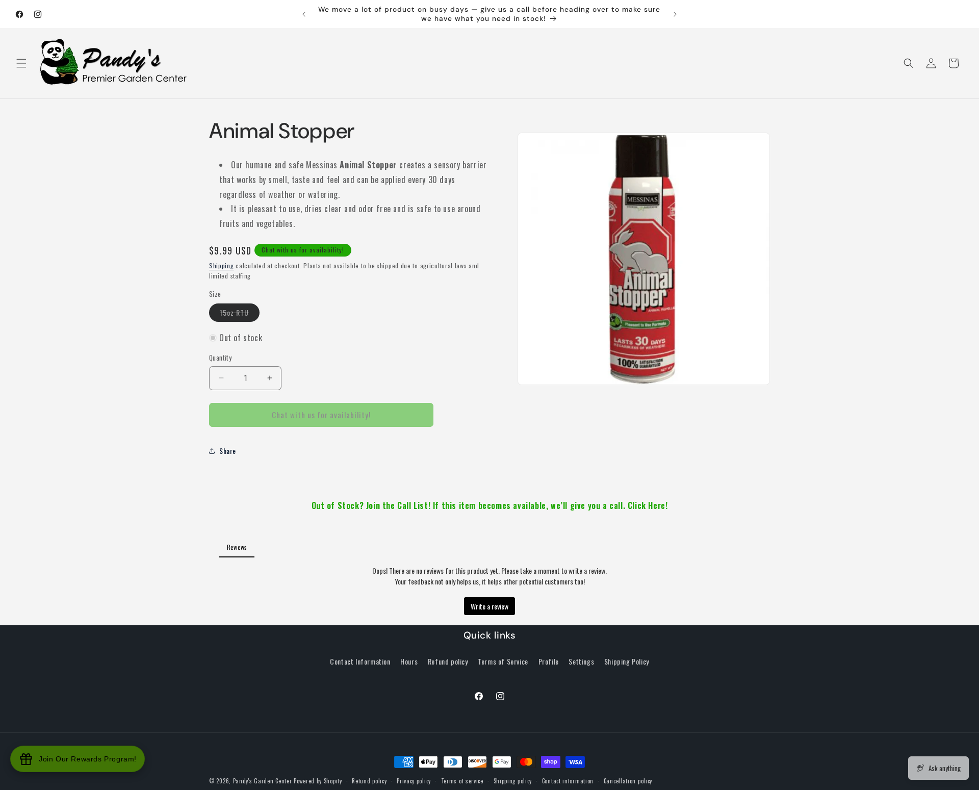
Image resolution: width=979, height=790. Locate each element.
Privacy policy (414, 781)
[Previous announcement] (304, 14)
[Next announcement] (675, 14)
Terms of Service (503, 661)
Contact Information (360, 661)
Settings (581, 661)
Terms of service (462, 781)
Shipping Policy (626, 661)
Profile (548, 661)
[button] (21, 63)
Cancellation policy (628, 781)
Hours (409, 661)
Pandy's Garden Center (262, 781)
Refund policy (448, 661)
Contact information (568, 781)
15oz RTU (240, 314)
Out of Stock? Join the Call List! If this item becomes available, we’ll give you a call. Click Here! (490, 505)
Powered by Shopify (318, 781)
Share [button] (227, 450)
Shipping (221, 265)
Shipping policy (513, 781)
